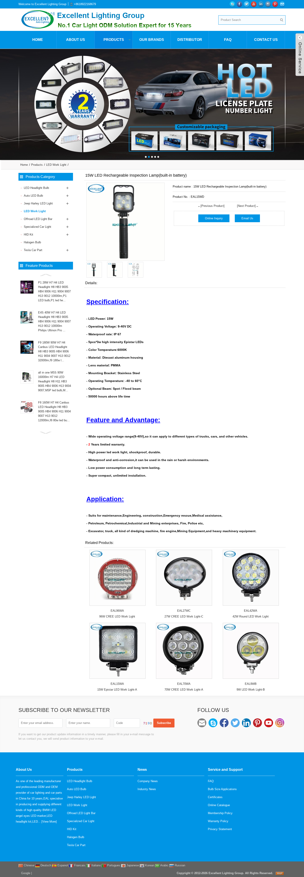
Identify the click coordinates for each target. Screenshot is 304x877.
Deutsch (45, 865)
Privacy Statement (220, 829)
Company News (148, 781)
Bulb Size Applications (222, 789)
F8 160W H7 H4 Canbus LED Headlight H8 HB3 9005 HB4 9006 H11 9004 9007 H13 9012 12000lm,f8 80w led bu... (54, 411)
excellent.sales (213, 722)
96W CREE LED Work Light (117, 616)
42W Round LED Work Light (251, 616)
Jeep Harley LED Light (38, 203)
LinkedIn (246, 722)
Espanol (62, 865)
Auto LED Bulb (33, 195)
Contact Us (266, 40)
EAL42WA (250, 610)
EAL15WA (117, 683)
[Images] (125, 222)
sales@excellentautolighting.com (201, 722)
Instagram (279, 722)
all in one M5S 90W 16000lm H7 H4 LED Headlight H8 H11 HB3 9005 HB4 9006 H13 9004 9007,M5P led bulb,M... (54, 381)
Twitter (235, 722)
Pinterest (257, 722)
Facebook (224, 722)
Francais (79, 865)
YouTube (268, 722)
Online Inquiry (214, 218)
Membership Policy (220, 813)
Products (113, 40)
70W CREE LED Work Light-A (183, 689)
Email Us (247, 218)
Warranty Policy (218, 821)
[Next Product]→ (248, 206)
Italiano (96, 865)
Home (37, 40)
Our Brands (151, 40)
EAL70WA (184, 683)
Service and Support (225, 769)
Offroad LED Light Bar (38, 219)
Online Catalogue (219, 805)
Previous (4, 101)
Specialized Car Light (37, 226)
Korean (149, 865)
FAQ (227, 40)
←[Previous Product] (211, 206)
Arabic (164, 865)
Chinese (28, 865)
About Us (75, 40)
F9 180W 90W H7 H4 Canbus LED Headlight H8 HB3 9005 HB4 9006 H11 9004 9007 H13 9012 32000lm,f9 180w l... (54, 351)
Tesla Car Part (33, 250)
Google (25, 873)
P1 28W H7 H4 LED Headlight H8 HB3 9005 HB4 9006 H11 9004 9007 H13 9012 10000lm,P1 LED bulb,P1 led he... (54, 291)
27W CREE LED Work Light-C (183, 616)
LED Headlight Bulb (36, 188)
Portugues (113, 865)
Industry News (147, 789)
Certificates (215, 797)
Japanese (132, 865)
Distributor (189, 40)
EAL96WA (117, 610)
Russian (179, 865)
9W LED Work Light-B (251, 689)
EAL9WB (251, 683)
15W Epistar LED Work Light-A (117, 689)
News (142, 769)
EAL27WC (184, 610)
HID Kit (28, 234)
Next (299, 101)
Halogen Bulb (32, 242)
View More (49, 821)
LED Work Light (56, 164)
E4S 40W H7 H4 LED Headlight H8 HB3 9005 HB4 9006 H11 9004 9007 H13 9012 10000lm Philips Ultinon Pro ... (54, 321)
